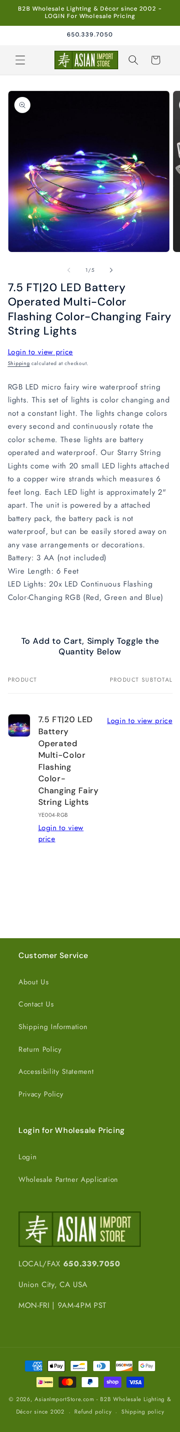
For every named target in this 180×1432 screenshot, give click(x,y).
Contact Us (36, 1004)
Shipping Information (52, 1027)
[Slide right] (111, 270)
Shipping (19, 363)
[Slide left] (69, 270)
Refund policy (92, 1412)
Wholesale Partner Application (68, 1179)
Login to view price (40, 352)
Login (27, 1157)
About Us (33, 982)
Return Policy (40, 1049)
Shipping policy (142, 1412)
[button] (20, 60)
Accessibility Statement (56, 1072)
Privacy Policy (40, 1094)
